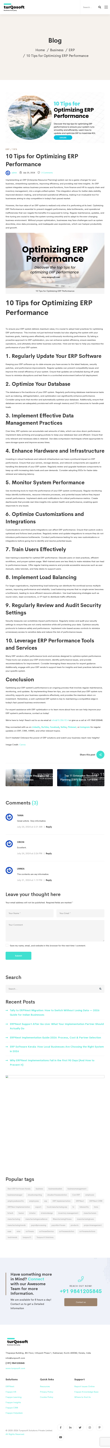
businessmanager (15, 1195)
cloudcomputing (35, 1195)
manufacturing (14, 1219)
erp (45, 1201)
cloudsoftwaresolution (57, 1195)
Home (40, 50)
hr (73, 1207)
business (39, 1189)
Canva (22, 744)
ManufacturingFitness (62, 1219)
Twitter (63, 727)
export (38, 1207)
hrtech (10, 1213)
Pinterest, (72, 727)
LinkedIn (36, 727)
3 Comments (47, 172)
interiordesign (47, 1213)
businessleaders (55, 1189)
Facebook (54, 727)
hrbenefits (84, 1207)
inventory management (68, 1213)
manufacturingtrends (17, 1225)
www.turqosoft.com (15, 1368)
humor (21, 1213)
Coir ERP (76, 1195)
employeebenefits (16, 1201)
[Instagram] (89, 1427)
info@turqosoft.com (15, 1358)
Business (56, 50)
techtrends (12, 1237)
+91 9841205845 (81, 1291)
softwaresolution (66, 1231)
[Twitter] (80, 1427)
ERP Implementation (61, 1201)
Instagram (85, 727)
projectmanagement (93, 1225)
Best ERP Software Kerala (19, 1189)
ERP (72, 50)
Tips (14, 149)
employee (89, 1195)
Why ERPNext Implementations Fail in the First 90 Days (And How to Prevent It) (52, 1062)
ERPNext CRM (95, 1201)
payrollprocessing (38, 1225)
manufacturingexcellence (36, 1219)
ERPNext (80, 1201)
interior (32, 1213)
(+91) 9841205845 (15, 1363)
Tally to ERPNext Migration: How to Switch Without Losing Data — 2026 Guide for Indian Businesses (54, 1012)
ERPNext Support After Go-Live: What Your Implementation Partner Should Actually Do (57, 1026)
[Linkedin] (70, 1427)
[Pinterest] (99, 1427)
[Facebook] (60, 1427)
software (30, 1231)
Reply (49, 826)
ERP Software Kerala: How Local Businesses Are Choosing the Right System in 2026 (57, 1049)
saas (9, 1231)
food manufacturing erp (57, 1207)
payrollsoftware (58, 1225)
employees (34, 1201)
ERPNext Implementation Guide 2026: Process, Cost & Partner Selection (55, 1037)
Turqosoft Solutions (45, 1237)
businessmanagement (77, 1189)
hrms (96, 1207)
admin (14, 172)
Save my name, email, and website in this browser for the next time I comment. (48, 945)
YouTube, (45, 727)
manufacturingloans (85, 1219)
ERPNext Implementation (19, 1207)
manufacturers (90, 1213)
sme (18, 1231)
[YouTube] (60, 1437)
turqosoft (27, 1237)
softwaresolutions (87, 1231)
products (74, 1225)
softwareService (46, 1231)
